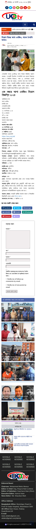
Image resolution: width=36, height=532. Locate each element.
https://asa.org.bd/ (8, 136)
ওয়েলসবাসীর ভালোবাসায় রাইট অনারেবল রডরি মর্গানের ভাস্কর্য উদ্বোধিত (16, 358)
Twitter (17, 208)
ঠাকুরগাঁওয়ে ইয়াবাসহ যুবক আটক (12, 379)
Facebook (7, 208)
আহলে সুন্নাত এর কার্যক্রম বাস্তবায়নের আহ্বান (17, 418)
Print (17, 216)
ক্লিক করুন (18, 196)
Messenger (27, 208)
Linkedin (7, 212)
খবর (13, 33)
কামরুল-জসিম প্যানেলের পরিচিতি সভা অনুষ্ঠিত (17, 29)
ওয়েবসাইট (8, 263)
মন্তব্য (8, 229)
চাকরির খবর (17, 33)
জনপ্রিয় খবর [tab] (18, 426)
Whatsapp (28, 212)
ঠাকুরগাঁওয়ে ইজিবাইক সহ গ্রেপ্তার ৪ (13, 319)
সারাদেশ (22, 33)
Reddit (17, 212)
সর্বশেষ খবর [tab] (18, 423)
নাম (7, 250)
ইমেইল (8, 257)
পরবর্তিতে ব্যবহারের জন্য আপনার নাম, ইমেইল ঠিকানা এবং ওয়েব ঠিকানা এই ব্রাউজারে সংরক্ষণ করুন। (17, 274)
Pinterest (7, 216)
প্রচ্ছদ (6, 33)
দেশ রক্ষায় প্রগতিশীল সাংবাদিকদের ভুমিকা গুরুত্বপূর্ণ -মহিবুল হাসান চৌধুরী (15, 397)
